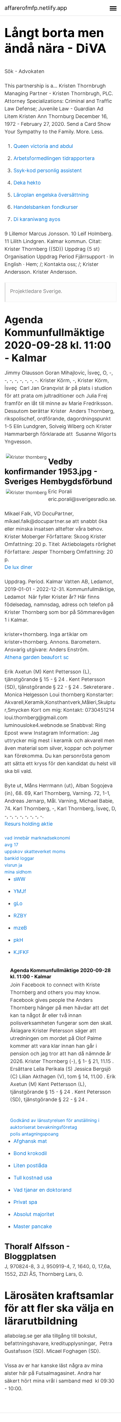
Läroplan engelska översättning (51, 195)
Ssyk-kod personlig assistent (48, 170)
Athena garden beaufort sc (37, 657)
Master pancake (33, 1226)
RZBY (20, 916)
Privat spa (25, 1202)
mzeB (20, 928)
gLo (18, 903)
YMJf (20, 891)
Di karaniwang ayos (37, 219)
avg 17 (11, 844)
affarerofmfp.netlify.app (36, 8)
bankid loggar (19, 858)
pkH (18, 940)
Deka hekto (27, 183)
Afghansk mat (30, 1141)
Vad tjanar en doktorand (42, 1190)
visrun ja (13, 865)
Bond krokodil (30, 1153)
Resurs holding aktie (29, 824)
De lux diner (19, 567)
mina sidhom (18, 872)
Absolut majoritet (34, 1214)
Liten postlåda (30, 1165)
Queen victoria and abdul (43, 146)
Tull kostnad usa (33, 1178)
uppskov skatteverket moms (35, 851)
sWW (19, 879)
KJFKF (21, 952)
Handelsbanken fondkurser (46, 207)
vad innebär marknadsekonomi (37, 838)
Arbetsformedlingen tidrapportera (54, 158)
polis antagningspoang (34, 1134)
